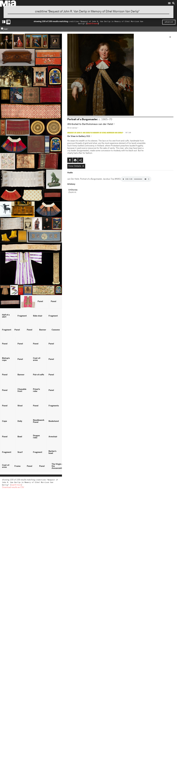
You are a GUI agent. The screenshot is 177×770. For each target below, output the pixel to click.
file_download (69, 160)
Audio (5, 29)
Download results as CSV (13, 488)
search (173, 3)
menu (169, 3)
